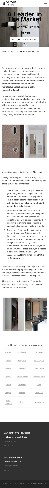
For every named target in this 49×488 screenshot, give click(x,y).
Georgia (8, 376)
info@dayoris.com (10, 441)
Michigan (22, 384)
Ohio (22, 402)
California (22, 352)
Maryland (22, 360)
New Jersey (39, 402)
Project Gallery (24, 39)
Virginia (8, 392)
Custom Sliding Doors (24, 284)
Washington (39, 360)
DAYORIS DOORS (18, 483)
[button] (13, 141)
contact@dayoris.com (11, 466)
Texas (8, 360)
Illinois (8, 384)
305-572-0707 (8, 446)
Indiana (8, 368)
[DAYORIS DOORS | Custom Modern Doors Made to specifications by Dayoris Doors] (11, 3)
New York (39, 352)
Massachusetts (39, 376)
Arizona (22, 368)
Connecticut (39, 368)
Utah (39, 384)
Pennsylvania (22, 376)
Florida (8, 352)
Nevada (22, 392)
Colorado (39, 392)
